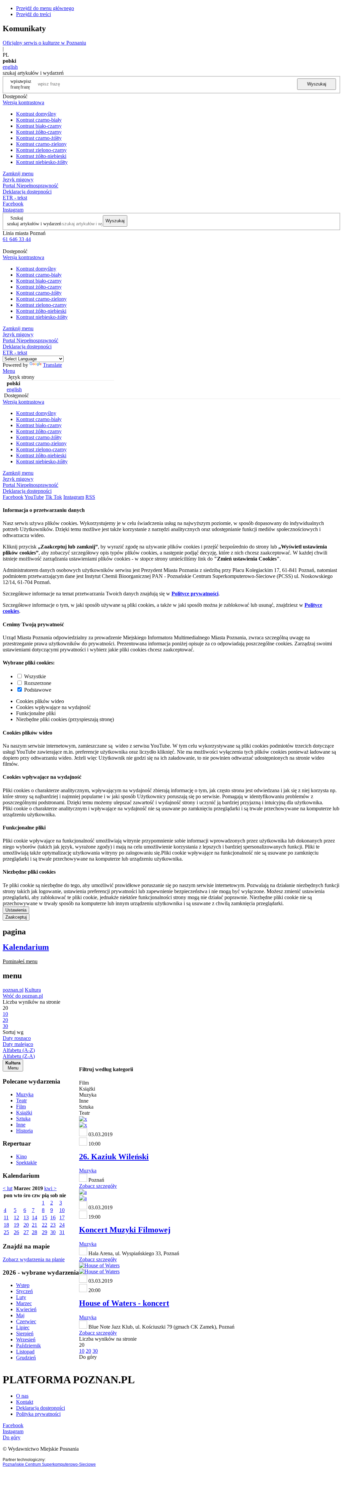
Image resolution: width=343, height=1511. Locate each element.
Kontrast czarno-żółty (39, 138)
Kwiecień (26, 1309)
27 (26, 1232)
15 (44, 1217)
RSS (90, 497)
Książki (24, 1112)
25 (6, 1232)
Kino (21, 1156)
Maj (20, 1315)
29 (44, 1232)
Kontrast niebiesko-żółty (42, 162)
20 (26, 1225)
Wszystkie (35, 676)
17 (62, 1217)
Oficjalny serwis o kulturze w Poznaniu (44, 43)
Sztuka (23, 1118)
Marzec (24, 1303)
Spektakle (26, 1162)
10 (62, 1210)
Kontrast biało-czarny (39, 126)
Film (21, 1106)
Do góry (88, 1357)
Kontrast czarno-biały (39, 120)
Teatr (21, 1100)
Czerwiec (26, 1321)
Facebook (13, 204)
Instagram (13, 210)
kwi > (50, 1188)
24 (62, 1225)
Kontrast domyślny (36, 114)
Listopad (25, 1351)
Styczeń (24, 1291)
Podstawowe (37, 690)
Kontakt (24, 1402)
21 (34, 1225)
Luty (21, 1297)
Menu (9, 371)
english (10, 67)
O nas (22, 1396)
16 (53, 1217)
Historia (24, 1131)
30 (53, 1232)
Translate (52, 365)
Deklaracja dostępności (40, 1408)
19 (16, 1225)
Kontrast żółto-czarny (39, 132)
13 (26, 1217)
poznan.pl (13, 990)
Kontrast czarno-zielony (41, 144)
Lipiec (22, 1327)
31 (62, 1232)
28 (34, 1232)
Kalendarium (26, 947)
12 (16, 1217)
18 (6, 1225)
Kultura (33, 990)
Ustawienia (15, 910)
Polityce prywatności (195, 593)
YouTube (34, 497)
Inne (20, 1124)
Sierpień (24, 1333)
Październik (28, 1345)
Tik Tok (53, 497)
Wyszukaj (316, 83)
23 (53, 1225)
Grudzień (26, 1357)
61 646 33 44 (17, 239)
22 (44, 1225)
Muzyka (24, 1094)
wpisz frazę (25, 84)
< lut (7, 1188)
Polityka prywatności (38, 1414)
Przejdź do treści (33, 14)
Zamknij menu (18, 173)
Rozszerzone (37, 683)
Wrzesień (26, 1339)
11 (6, 1217)
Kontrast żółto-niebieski (41, 156)
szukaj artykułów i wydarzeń (34, 223)
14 (34, 1217)
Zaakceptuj (16, 917)
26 (16, 1232)
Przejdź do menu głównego (45, 8)
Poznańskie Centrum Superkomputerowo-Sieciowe (49, 1464)
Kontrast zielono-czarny (41, 150)
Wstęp (22, 1285)
